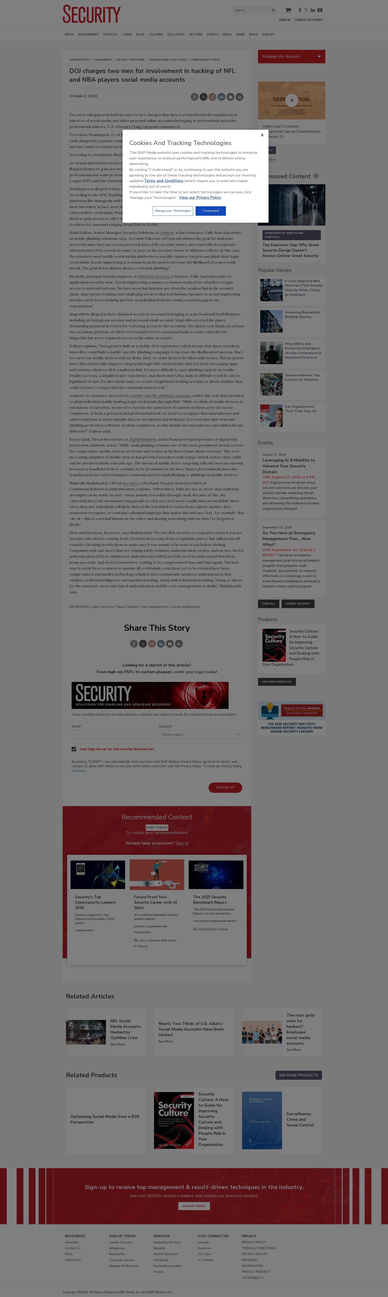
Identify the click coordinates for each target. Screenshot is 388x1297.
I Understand (210, 211)
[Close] (262, 135)
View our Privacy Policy (200, 197)
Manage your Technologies (173, 211)
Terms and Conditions (163, 180)
